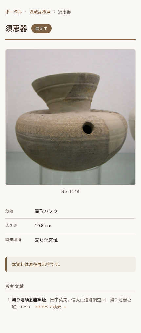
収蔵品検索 (40, 11)
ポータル (13, 11)
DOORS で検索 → (50, 306)
